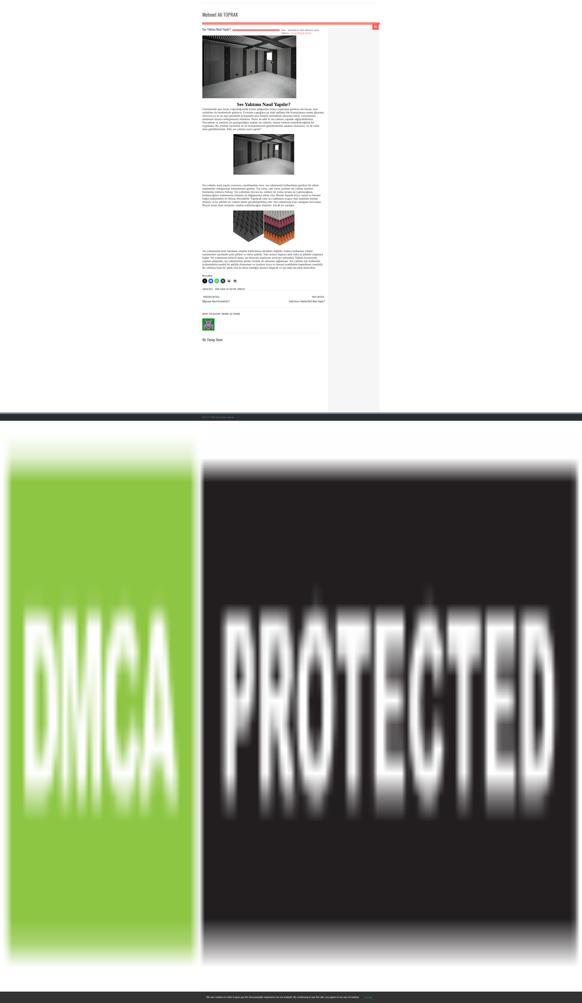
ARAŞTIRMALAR (293, 30)
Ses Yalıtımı (231, 289)
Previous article (211, 296)
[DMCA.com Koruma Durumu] (291, 712)
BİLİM (302, 30)
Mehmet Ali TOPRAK (220, 14)
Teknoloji (241, 289)
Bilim (217, 289)
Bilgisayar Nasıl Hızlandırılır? (216, 301)
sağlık (222, 289)
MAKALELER (309, 30)
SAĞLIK (316, 30)
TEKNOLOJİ (285, 33)
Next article (318, 296)
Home (283, 30)
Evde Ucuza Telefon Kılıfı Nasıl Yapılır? (307, 301)
